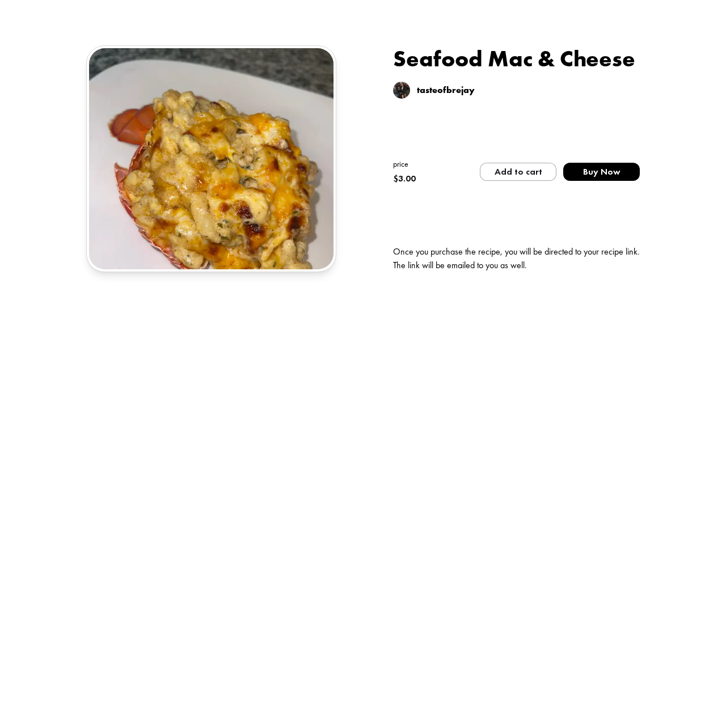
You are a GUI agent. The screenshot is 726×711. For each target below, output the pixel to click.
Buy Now (602, 171)
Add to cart (518, 171)
